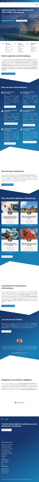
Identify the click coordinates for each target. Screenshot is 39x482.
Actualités (11, 250)
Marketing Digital (28, 250)
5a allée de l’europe (5, 468)
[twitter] (35, 1)
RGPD (36, 293)
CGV (30, 479)
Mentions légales (26, 479)
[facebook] (33, 1)
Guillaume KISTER (10, 220)
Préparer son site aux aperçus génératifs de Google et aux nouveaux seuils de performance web (10, 217)
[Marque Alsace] (1, 419)
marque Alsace (18, 61)
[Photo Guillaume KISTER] (10, 210)
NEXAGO (12, 479)
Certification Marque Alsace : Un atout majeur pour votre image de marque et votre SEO (29, 244)
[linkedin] (37, 1)
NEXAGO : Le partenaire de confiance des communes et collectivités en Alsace (29, 217)
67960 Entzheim (4, 470)
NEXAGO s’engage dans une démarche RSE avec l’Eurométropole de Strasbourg (10, 244)
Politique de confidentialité (19, 479)
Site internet (33, 250)
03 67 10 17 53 (4, 473)
